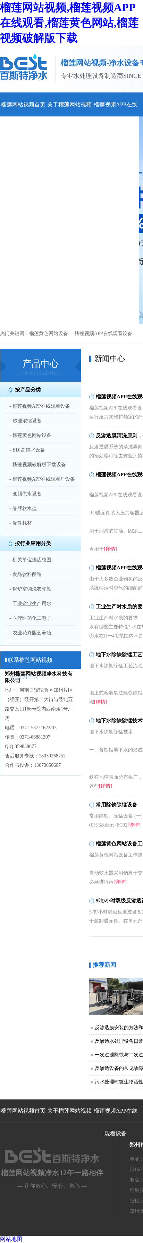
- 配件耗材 (20, 523)
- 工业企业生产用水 (30, 603)
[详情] (110, 549)
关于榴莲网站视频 (69, 104)
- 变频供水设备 (25, 493)
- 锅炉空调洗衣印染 (30, 589)
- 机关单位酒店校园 (30, 559)
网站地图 (11, 1239)
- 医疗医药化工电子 (30, 618)
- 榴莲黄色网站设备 (30, 435)
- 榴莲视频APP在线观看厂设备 (42, 479)
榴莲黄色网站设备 (48, 333)
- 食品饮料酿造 (25, 574)
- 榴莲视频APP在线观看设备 (39, 406)
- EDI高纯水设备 (27, 450)
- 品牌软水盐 (23, 508)
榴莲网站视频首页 (23, 104)
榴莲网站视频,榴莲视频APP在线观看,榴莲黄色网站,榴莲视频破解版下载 (69, 22)
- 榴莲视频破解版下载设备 (37, 464)
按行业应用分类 (33, 543)
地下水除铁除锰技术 (119, 720)
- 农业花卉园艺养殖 (30, 632)
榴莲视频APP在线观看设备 (103, 333)
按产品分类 (28, 389)
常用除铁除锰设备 (116, 804)
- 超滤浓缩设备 (25, 420)
